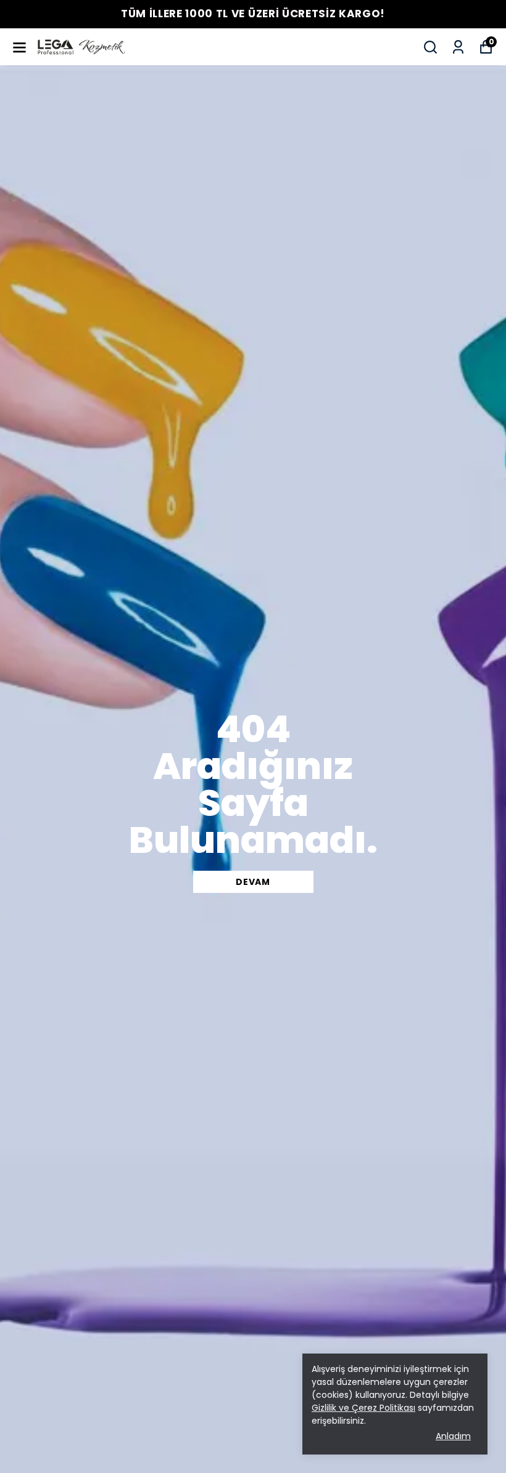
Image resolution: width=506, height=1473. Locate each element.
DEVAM (253, 882)
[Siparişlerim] (458, 47)
